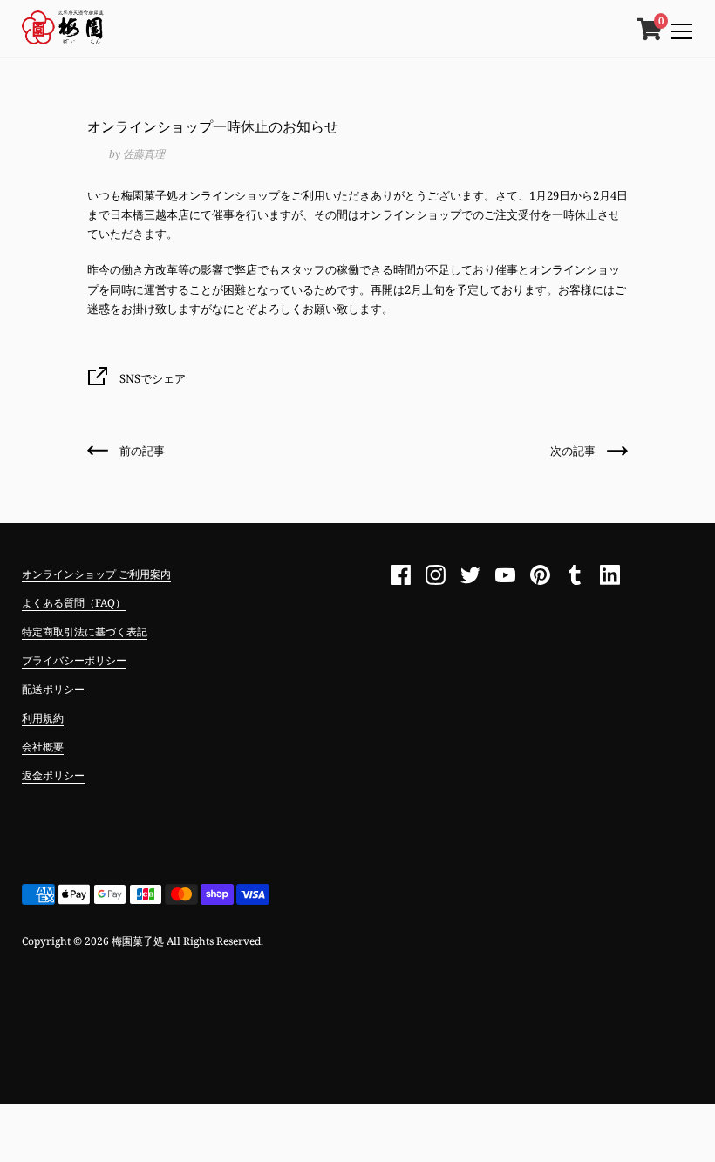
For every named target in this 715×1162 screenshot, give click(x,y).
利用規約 (43, 717)
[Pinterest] (540, 575)
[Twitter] (470, 575)
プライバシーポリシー (74, 660)
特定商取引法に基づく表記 (84, 631)
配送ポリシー (53, 689)
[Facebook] (401, 575)
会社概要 (43, 746)
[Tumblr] (575, 575)
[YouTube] (505, 575)
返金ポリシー (53, 775)
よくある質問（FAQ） (74, 602)
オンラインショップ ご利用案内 (96, 574)
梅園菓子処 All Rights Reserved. (187, 941)
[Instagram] (436, 575)
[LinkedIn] (610, 575)
